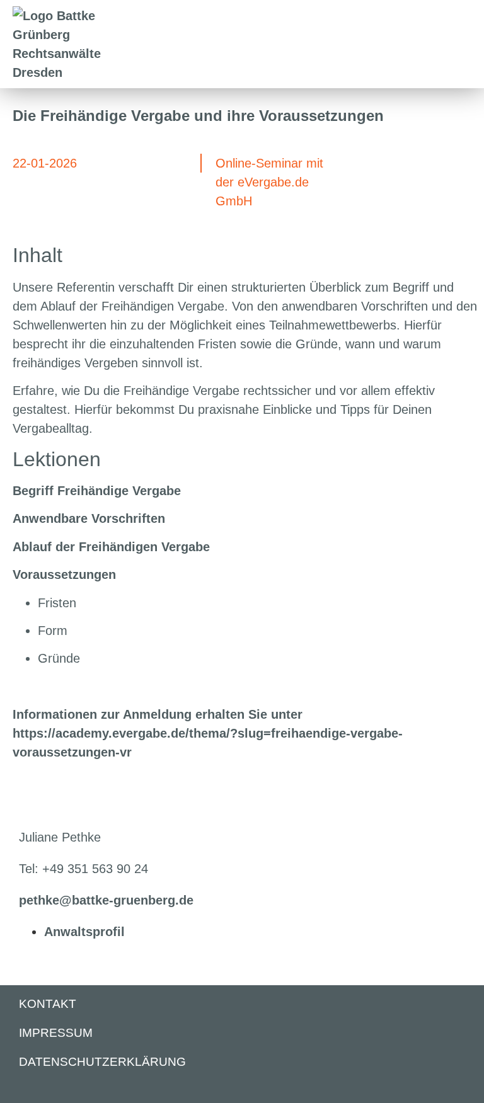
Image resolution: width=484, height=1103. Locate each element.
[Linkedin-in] (25, 1088)
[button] (466, 44)
